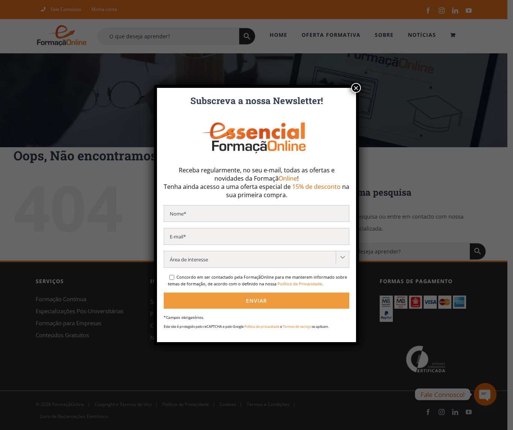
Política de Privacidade (300, 284)
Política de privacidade (261, 326)
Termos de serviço (297, 326)
